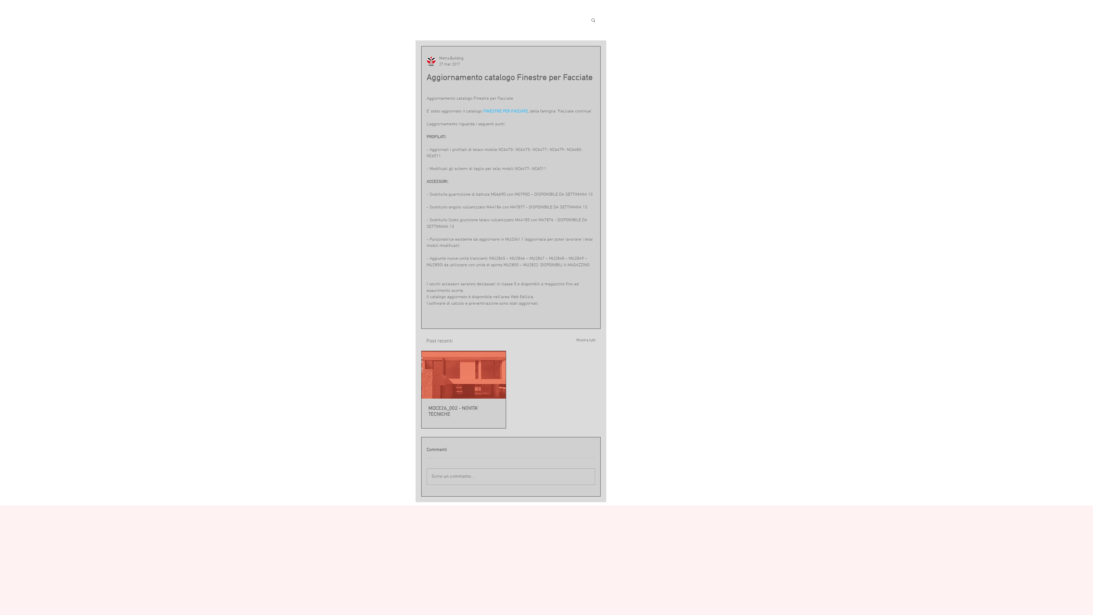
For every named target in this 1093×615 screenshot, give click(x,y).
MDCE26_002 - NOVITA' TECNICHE (453, 411)
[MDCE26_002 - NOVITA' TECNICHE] (464, 375)
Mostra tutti (585, 340)
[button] (593, 20)
